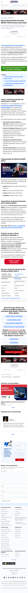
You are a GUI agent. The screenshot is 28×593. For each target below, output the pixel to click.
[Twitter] (22, 578)
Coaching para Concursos (6, 531)
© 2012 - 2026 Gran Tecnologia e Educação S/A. (14, 568)
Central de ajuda (19, 509)
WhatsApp (18, 513)
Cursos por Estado (5, 543)
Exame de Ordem (4, 533)
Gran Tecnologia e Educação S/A (18, 581)
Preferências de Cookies (6, 525)
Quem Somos (4, 509)
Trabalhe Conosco (4, 523)
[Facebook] (20, 578)
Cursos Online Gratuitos (6, 548)
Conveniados (3, 519)
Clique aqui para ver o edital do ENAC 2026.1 (10, 298)
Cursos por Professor (5, 544)
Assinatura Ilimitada (5, 529)
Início (2, 17)
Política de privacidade (14, 570)
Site (2, 495)
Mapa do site (14, 574)
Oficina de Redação (5, 546)
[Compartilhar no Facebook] (17, 36)
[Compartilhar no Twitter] (19, 36)
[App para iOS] (8, 578)
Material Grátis (18, 531)
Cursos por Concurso (5, 539)
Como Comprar (4, 513)
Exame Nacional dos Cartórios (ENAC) (12, 45)
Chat (17, 511)
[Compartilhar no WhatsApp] (22, 36)
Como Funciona (4, 511)
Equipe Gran (15, 31)
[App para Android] (11, 578)
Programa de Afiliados (5, 521)
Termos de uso (14, 572)
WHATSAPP (14, 339)
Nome (2, 486)
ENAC (5, 17)
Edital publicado (17, 278)
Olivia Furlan (3, 404)
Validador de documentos (6, 517)
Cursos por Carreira (5, 541)
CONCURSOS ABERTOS (14, 323)
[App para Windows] (4, 578)
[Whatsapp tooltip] (17, 578)
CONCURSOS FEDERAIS (14, 316)
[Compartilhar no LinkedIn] (21, 36)
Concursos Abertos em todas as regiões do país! (15, 81)
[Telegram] (24, 578)
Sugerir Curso (18, 537)
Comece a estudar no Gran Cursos (14, 352)
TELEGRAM (14, 342)
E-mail (17, 515)
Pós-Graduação (4, 537)
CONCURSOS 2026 (14, 319)
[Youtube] (13, 578)
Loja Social (3, 515)
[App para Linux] (6, 578)
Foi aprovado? (21, 523)
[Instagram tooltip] (15, 578)
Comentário (4, 471)
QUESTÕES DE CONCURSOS (14, 326)
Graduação (3, 535)
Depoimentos (18, 529)
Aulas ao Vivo (17, 533)
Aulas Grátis (17, 535)
